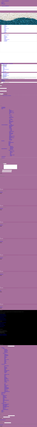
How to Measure (5, 404)
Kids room (11, 148)
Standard (2, 347)
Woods (11, 155)
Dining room (11, 147)
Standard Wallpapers (4, 148)
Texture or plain (12, 154)
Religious (10, 128)
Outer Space (6, 389)
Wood (10, 138)
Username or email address (4, 415)
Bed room (11, 146)
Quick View (1, 189)
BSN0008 (1, 192)
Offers (2, 79)
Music (10, 122)
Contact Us (4, 408)
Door (10, 114)
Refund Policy (2, 326)
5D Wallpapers (6, 355)
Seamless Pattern (11, 131)
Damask (10, 141)
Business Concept (11, 112)
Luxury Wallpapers (11, 142)
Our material (4, 407)
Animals (10, 111)
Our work (2, 394)
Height (1, 89)
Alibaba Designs (6, 365)
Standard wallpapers (3, 314)
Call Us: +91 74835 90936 (3, 335)
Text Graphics (11, 133)
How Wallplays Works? (6, 75)
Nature (10, 123)
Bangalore (2, 2)
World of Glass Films (2, 318)
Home (1, 63)
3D (9, 109)
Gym (3, 401)
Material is (1, 81)
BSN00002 (1, 241)
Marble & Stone (11, 121)
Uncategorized (3, 156)
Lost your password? (3, 419)
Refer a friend (5, 74)
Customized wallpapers (5, 63)
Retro (5, 360)
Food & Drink (11, 119)
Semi (11, 116)
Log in (1, 418)
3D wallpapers (3, 107)
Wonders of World (11, 137)
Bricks (2, 108)
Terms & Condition (2, 325)
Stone (9, 144)
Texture (10, 134)
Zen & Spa (5, 382)
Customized (4, 402)
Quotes (10, 127)
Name (1, 170)
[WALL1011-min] (3, 70)
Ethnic (10, 115)
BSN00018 (1, 208)
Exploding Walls (11, 117)
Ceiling (4, 399)
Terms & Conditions (5, 409)
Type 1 (9, 145)
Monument (5, 378)
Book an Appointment (6, 73)
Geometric (11, 152)
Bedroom (4, 396)
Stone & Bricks (11, 63)
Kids (9, 120)
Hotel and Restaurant (6, 69)
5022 (0, 290)
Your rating (1, 163)
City (9, 113)
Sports (10, 132)
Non (11, 124)
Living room (11, 149)
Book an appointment (3, 322)
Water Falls (10, 136)
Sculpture (10, 129)
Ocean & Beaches (11, 125)
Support (2, 403)
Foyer (3, 398)
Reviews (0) (3, 157)
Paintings (10, 126)
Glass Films (2, 140)
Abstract (10, 110)
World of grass (3, 392)
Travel (10, 135)
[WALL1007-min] (3, 103)
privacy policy (1, 424)
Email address (2, 422)
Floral (11, 151)
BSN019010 (1, 274)
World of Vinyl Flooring (3, 319)
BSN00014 (1, 257)
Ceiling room (6, 352)
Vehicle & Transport (7, 391)
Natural (10, 143)
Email (1, 171)
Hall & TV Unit (5, 397)
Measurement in (2, 84)
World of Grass (5, 64)
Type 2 (9, 150)
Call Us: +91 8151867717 (3, 334)
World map (10, 139)
